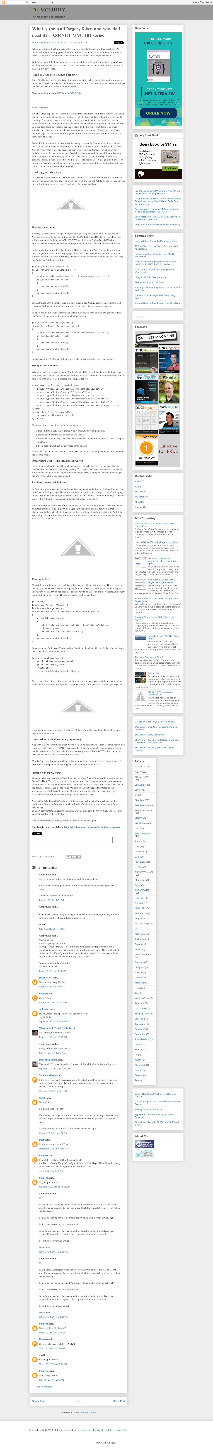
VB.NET (139, 818)
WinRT (138, 949)
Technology (140, 939)
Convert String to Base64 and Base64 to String (158, 303)
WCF (137, 928)
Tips (137, 993)
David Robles (45, 977)
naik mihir (44, 1009)
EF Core (139, 1049)
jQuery (138, 486)
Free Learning (142, 805)
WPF (137, 857)
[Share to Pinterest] (79, 857)
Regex (138, 1070)
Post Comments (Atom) (85, 1412)
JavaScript (140, 785)
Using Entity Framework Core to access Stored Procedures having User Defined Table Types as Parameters (158, 201)
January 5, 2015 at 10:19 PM (53, 1037)
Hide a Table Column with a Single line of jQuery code (161, 581)
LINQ (137, 790)
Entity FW (139, 967)
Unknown (43, 993)
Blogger (112, 1442)
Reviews (139, 944)
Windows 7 (140, 851)
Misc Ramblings (142, 833)
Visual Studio (141, 823)
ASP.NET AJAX (142, 890)
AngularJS (140, 918)
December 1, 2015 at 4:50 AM (53, 1148)
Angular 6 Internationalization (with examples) (157, 224)
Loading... (140, 317)
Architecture (141, 934)
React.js (139, 988)
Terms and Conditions (103, 1429)
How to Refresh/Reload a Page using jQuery (157, 241)
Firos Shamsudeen (48, 1059)
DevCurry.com (84, 1429)
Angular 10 (140, 1029)
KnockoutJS (141, 913)
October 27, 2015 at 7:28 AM (53, 1132)
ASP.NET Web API (144, 872)
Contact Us (140, 507)
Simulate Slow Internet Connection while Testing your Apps (162, 561)
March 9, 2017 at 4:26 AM (52, 1332)
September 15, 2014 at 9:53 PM (54, 1021)
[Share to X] (73, 857)
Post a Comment (44, 1386)
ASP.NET (139, 481)
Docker (138, 1044)
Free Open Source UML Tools (149, 282)
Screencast (140, 1075)
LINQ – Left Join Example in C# (150, 277)
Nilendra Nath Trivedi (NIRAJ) (55, 1028)
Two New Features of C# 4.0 (149, 657)
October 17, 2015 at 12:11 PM (53, 1090)
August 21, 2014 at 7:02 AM (53, 1002)
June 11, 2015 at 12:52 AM (52, 1052)
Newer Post (38, 1401)
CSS (137, 846)
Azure (138, 885)
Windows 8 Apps (143, 954)
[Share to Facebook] (76, 857)
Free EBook (141, 862)
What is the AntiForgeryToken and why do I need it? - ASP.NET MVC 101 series (156, 263)
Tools (137, 841)
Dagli (41, 1139)
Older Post (119, 1401)
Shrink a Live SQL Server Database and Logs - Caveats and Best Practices (158, 741)
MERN (138, 1059)
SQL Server (140, 491)
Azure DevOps (142, 1039)
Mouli (42, 1097)
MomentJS (140, 1065)
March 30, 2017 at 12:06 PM (53, 1364)
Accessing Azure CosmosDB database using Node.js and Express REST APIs (157, 210)
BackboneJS (141, 1008)
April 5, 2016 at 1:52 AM (51, 1170)
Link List (139, 898)
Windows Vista (142, 998)
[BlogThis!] (70, 857)
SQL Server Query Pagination (149, 734)
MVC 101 (139, 908)
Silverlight (139, 800)
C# (136, 795)
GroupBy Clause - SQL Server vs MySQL (155, 721)
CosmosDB (140, 977)
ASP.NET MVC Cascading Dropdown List (160, 693)
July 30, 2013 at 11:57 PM (52, 928)
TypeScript (140, 1024)
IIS (136, 1054)
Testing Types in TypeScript (148, 1109)
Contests (139, 962)
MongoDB (140, 982)
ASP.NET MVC (142, 777)
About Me (139, 502)
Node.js (138, 972)
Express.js (140, 1018)
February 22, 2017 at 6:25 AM (53, 1251)
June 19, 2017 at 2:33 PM (51, 1379)
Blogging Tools (142, 1013)
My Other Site (141, 496)
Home (78, 1401)
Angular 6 (139, 1003)
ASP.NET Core (142, 923)
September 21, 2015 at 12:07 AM (55, 1068)
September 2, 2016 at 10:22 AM (54, 1186)
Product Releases (143, 810)
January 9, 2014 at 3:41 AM (52, 970)
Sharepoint (140, 880)
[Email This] (67, 857)
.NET (137, 828)
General (139, 903)
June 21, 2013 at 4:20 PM (51, 899)
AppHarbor (140, 1034)
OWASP (74, 93)
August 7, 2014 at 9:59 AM (52, 986)
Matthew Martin (47, 1075)
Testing (138, 1080)
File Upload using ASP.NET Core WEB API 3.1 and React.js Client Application (157, 192)
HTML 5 (139, 867)
